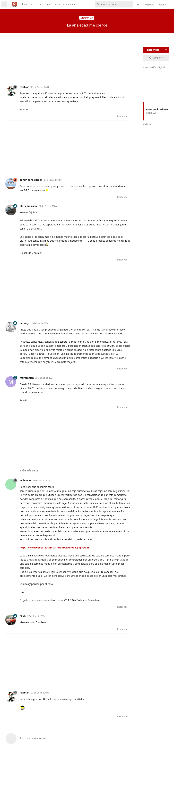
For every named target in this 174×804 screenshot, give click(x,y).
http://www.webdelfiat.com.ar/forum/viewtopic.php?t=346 (54, 547)
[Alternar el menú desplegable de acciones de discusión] (166, 50)
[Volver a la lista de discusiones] (4, 4)
